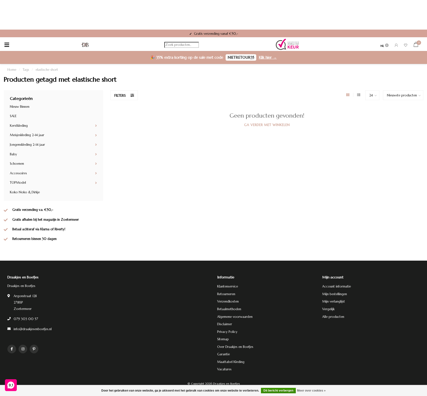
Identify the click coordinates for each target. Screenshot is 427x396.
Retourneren (226, 294)
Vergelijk (328, 309)
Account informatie (336, 286)
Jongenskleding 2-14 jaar (27, 145)
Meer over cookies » (311, 390)
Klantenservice (227, 286)
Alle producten (333, 317)
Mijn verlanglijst (333, 301)
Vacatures (224, 369)
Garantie (223, 354)
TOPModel (18, 182)
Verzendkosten (228, 301)
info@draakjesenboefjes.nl (33, 329)
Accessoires (18, 173)
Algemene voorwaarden (235, 317)
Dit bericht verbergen (278, 390)
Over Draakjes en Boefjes (235, 347)
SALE (13, 116)
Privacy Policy (227, 332)
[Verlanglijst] (405, 46)
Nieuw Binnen (19, 107)
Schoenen (17, 164)
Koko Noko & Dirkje (25, 192)
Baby (13, 154)
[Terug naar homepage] (85, 44)
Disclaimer (224, 324)
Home (11, 70)
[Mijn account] (396, 46)
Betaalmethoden (229, 309)
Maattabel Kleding (230, 362)
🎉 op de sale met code (213, 57)
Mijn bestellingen (334, 294)
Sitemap (223, 339)
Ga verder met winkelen (267, 125)
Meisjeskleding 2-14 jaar (27, 135)
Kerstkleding (19, 126)
